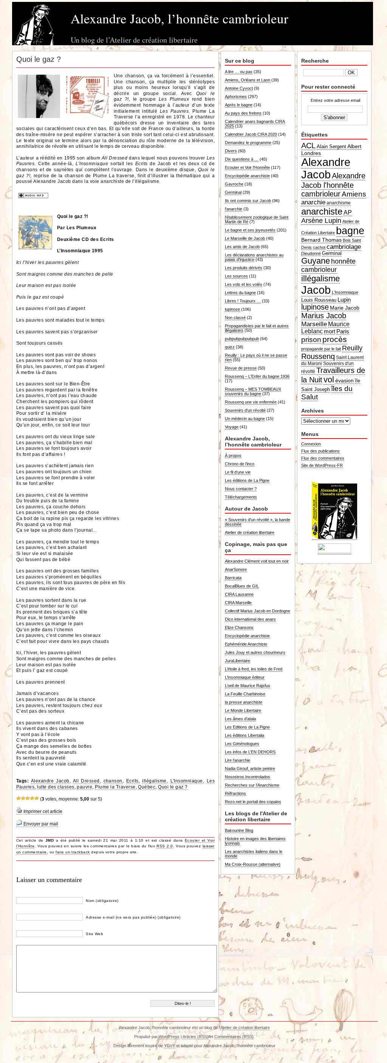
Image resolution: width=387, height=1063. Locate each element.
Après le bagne (238, 105)
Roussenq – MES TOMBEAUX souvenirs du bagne (253, 391)
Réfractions (235, 793)
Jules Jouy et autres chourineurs (255, 652)
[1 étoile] (18, 798)
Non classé (235, 317)
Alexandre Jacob (50, 781)
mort (329, 331)
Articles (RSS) (196, 1036)
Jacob (316, 290)
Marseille (314, 324)
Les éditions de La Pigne (247, 480)
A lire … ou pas (238, 71)
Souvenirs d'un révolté (245, 410)
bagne (350, 230)
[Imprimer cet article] (19, 812)
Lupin (344, 299)
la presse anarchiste (243, 702)
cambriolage (344, 246)
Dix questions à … (242, 159)
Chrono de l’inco (239, 464)
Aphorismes (236, 96)
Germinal (233, 192)
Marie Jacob (344, 308)
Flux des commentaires (322, 458)
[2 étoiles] (23, 798)
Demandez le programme (248, 142)
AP (348, 212)
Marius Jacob (323, 315)
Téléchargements (241, 497)
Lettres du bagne (240, 292)
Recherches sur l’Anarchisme (252, 785)
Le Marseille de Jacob (245, 238)
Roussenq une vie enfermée (251, 402)
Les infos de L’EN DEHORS (250, 752)
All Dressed (86, 781)
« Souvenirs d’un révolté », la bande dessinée (257, 521)
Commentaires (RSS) (234, 1036)
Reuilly (352, 348)
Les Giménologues (242, 743)
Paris (342, 331)
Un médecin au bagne (245, 418)
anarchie (313, 202)
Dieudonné (311, 253)
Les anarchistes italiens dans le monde (253, 853)
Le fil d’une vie (238, 472)
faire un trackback (73, 852)
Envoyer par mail (40, 824)
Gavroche (234, 184)
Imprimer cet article (42, 811)
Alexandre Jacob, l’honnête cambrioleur (179, 18)
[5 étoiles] (36, 798)
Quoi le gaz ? (172, 787)
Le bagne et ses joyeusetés (250, 230)
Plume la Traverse (115, 787)
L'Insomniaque (186, 781)
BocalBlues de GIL (242, 586)
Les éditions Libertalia (244, 735)
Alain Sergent (331, 146)
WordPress (169, 1036)
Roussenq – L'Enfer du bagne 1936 (257, 376)
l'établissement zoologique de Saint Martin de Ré (256, 219)
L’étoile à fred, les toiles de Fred (253, 669)
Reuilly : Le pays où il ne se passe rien (256, 357)
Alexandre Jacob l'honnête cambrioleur (333, 185)
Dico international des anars (250, 619)
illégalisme (154, 781)
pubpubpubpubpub (242, 338)
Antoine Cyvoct (239, 88)
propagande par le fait (321, 349)
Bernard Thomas (321, 240)
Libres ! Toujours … (243, 301)
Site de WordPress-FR (322, 465)
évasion (344, 380)
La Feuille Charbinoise (245, 694)
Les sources (236, 276)
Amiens (354, 194)
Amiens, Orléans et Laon (247, 80)
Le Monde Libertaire (243, 710)
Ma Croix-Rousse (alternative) (252, 864)
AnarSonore (236, 569)
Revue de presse (241, 368)
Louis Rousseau (318, 300)
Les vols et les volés (243, 284)
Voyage (231, 427)
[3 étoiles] (27, 798)
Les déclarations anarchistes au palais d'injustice (254, 257)
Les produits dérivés (243, 267)
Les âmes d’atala (240, 718)
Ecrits (132, 781)
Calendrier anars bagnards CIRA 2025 (255, 123)
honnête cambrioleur (328, 265)
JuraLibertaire (237, 660)
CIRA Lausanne (239, 594)
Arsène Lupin (321, 220)
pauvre (84, 787)
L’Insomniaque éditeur (245, 677)
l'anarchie (233, 209)
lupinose (232, 309)
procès (334, 339)
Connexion (311, 444)
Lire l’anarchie (237, 760)
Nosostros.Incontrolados (247, 777)
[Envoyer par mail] (19, 824)
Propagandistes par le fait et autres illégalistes (257, 328)
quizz (230, 347)
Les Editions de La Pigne (247, 727)
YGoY (169, 1045)
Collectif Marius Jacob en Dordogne (257, 611)
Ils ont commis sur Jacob (248, 200)
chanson (113, 781)
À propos (233, 455)
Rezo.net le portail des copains (253, 801)
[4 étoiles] (32, 798)
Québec (146, 787)
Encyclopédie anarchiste (247, 175)
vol (329, 379)
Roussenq (318, 356)
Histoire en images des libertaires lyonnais (255, 840)
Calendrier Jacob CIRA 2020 (251, 134)
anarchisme (339, 203)
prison (311, 340)
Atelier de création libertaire (249, 532)
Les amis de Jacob (242, 246)
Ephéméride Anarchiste (246, 644)
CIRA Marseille (238, 602)
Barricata (233, 577)
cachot (319, 247)
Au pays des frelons (243, 113)
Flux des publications (320, 451)
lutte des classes (55, 787)
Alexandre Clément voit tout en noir (257, 561)
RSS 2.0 (164, 846)
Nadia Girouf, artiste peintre (250, 768)
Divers (231, 151)
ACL (308, 145)
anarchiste (321, 211)
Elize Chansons (239, 627)
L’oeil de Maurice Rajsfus (247, 685)
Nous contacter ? (241, 488)
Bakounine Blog (239, 830)
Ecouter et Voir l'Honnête (247, 167)
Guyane (315, 260)
